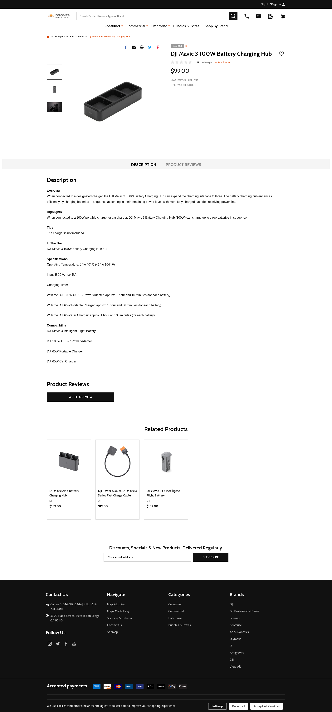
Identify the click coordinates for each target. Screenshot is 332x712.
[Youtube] (74, 643)
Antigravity (237, 653)
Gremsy (235, 618)
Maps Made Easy (118, 611)
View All (235, 666)
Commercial (135, 26)
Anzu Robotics (239, 632)
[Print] (141, 47)
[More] (122, 25)
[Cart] (282, 16)
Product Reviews (183, 164)
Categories (179, 594)
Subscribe (211, 557)
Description (143, 164)
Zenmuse (236, 625)
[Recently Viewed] (270, 16)
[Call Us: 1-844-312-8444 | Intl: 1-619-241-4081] (246, 16)
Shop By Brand (216, 26)
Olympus (235, 639)
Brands (237, 594)
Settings (217, 706)
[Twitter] (149, 47)
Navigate (116, 594)
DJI (186, 45)
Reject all (238, 706)
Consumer (112, 26)
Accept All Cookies (266, 706)
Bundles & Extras (186, 26)
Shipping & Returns (119, 618)
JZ (231, 646)
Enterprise (159, 26)
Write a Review (223, 62)
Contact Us (114, 625)
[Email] (133, 47)
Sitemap (112, 632)
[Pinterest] (157, 47)
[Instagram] (50, 643)
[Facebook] (125, 47)
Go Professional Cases (244, 611)
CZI (232, 659)
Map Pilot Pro (116, 604)
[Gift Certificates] (258, 16)
